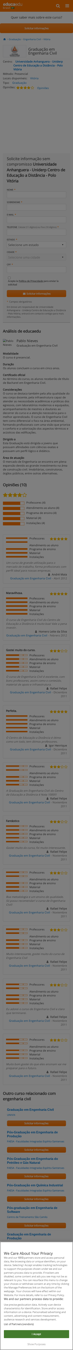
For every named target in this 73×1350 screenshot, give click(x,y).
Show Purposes (36, 1344)
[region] (36, 1296)
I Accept (36, 1334)
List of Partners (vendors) (19, 1324)
